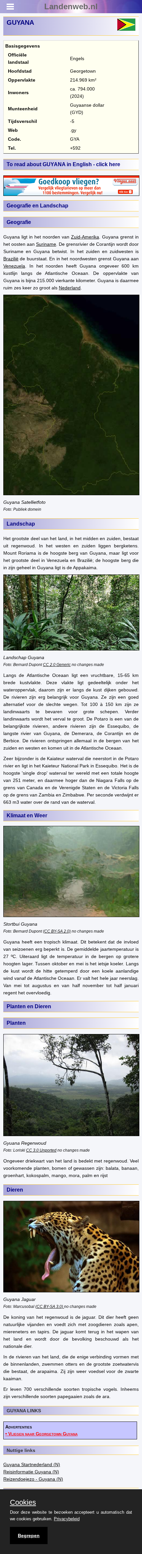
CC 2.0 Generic (57, 664)
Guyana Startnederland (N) (31, 1464)
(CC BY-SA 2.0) (57, 931)
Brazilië (10, 258)
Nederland (70, 287)
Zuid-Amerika (85, 237)
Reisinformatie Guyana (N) (31, 1471)
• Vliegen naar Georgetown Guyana (41, 1433)
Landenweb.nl (71, 6)
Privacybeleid (67, 1518)
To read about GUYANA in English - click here (63, 164)
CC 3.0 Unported (41, 1150)
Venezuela (14, 266)
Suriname (46, 244)
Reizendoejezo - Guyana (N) (33, 1479)
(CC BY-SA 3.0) (49, 1306)
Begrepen (29, 1535)
